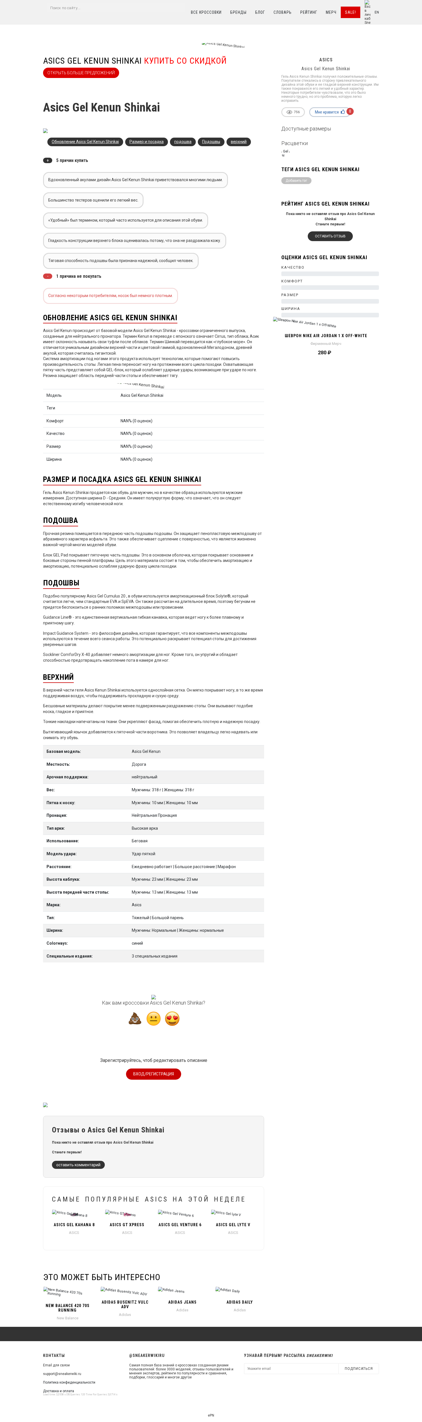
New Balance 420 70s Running (68, 1307)
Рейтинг (308, 12)
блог (260, 12)
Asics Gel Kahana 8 (74, 1224)
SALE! (350, 12)
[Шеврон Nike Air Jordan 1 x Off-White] (326, 325)
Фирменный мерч (325, 343)
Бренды (238, 12)
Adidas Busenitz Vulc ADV (125, 1304)
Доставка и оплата (58, 1391)
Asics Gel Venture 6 (180, 1224)
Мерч (331, 12)
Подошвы (211, 141)
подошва (182, 141)
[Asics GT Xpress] (127, 1214)
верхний (239, 141)
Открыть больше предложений (81, 73)
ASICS (74, 1232)
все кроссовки (206, 12)
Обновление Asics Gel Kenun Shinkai (85, 141)
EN (377, 12)
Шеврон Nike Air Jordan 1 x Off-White (326, 335)
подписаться (359, 1369)
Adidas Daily (240, 1302)
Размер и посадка (146, 141)
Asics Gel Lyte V (233, 1224)
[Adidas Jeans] (182, 1292)
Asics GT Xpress (127, 1224)
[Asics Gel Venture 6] (180, 1214)
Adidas (125, 1314)
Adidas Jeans (182, 1302)
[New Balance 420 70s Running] (67, 1294)
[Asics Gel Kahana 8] (74, 1214)
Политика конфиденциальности (69, 1382)
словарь (283, 12)
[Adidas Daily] (239, 1292)
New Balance (67, 1318)
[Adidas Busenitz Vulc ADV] (124, 1292)
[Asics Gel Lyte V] (233, 1214)
